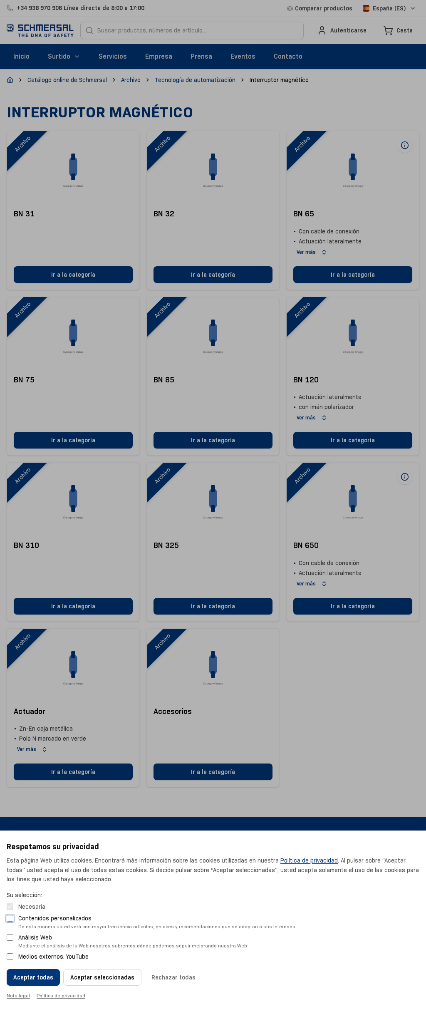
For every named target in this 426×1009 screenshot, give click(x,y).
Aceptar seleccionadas (102, 977)
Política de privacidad (309, 860)
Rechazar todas (173, 977)
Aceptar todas (33, 977)
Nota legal (18, 995)
